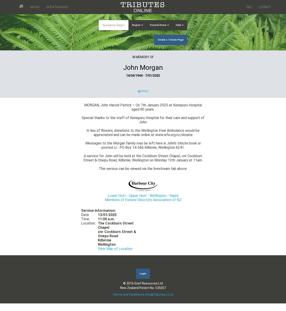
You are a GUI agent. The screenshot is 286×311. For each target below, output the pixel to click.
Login (143, 273)
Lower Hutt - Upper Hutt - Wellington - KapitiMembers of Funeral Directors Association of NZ (143, 198)
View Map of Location (115, 249)
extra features (57, 7)
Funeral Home (158, 25)
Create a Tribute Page (171, 39)
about (34, 7)
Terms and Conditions (128, 294)
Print (144, 91)
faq (248, 7)
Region (136, 25)
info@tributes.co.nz (159, 294)
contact (264, 7)
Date (179, 25)
